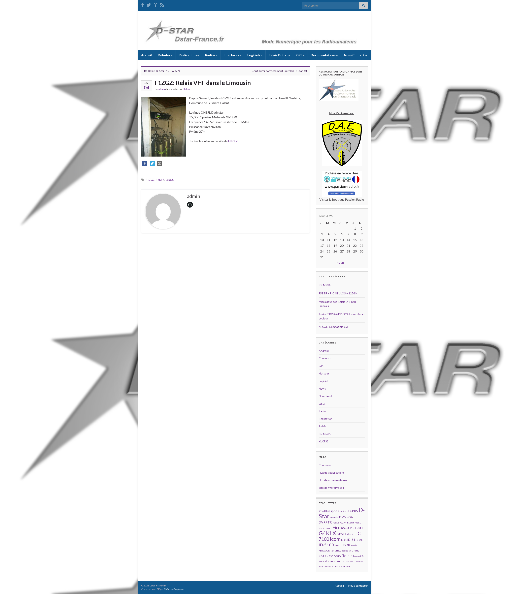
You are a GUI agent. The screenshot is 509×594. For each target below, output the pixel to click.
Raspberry (333, 556)
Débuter (164, 55)
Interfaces (232, 55)
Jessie (354, 545)
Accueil (146, 55)
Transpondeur (326, 566)
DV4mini (334, 517)
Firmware (342, 527)
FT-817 (358, 528)
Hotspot (324, 373)
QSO (322, 403)
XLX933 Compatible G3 (333, 326)
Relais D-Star (278, 55)
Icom (335, 539)
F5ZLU (358, 522)
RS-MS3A (325, 285)
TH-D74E (349, 561)
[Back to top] (500, 585)
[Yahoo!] (155, 4)
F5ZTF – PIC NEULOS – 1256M (338, 293)
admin (161, 88)
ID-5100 (326, 544)
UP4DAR (338, 566)
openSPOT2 (347, 550)
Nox (332, 550)
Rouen (356, 556)
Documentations (323, 55)
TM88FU (358, 561)
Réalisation (325, 418)
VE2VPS (346, 566)
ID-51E (359, 540)
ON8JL (170, 179)
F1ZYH (350, 522)
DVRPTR (325, 522)
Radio (322, 411)
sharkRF (329, 561)
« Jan (340, 262)
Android (324, 350)
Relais (187, 88)
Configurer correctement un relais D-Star (277, 71)
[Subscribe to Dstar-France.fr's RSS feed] (162, 4)
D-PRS (353, 511)
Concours (325, 358)
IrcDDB (345, 545)
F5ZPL (322, 528)
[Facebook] (142, 4)
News (322, 388)
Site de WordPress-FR (332, 487)
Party (356, 550)
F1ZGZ (150, 179)
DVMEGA (346, 517)
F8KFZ (233, 141)
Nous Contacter (356, 55)
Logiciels (254, 55)
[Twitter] (149, 4)
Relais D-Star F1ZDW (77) (164, 71)
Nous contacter (358, 585)
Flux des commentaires (333, 480)
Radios (210, 55)
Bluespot (330, 511)
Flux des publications (332, 472)
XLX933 (323, 441)
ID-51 (351, 539)
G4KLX (327, 533)
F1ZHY (343, 522)
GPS (299, 55)
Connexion (325, 465)
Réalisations (188, 55)
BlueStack (343, 511)
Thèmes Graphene (174, 589)
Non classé (325, 396)
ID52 (336, 545)
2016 (321, 511)
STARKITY (339, 561)
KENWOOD (324, 550)
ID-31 (344, 540)
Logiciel (323, 381)
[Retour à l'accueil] (254, 30)
